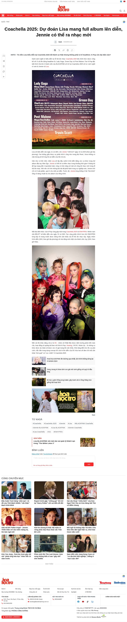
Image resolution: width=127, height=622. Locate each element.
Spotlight (107, 15)
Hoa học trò (7, 581)
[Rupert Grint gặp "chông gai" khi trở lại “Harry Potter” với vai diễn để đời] (49, 490)
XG (55, 343)
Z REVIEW (98, 15)
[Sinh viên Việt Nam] (120, 583)
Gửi (89, 464)
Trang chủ (2, 15)
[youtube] (124, 1)
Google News (124, 21)
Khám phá (19, 15)
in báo (68, 50)
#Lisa (70, 423)
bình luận (72, 50)
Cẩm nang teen (103, 589)
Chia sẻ (4, 61)
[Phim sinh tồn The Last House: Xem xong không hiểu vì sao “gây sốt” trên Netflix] (49, 543)
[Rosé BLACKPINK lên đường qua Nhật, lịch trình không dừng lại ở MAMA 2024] (39, 361)
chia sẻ (55, 50)
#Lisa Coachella (39, 432)
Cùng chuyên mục (12, 478)
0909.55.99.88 (34, 599)
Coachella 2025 (71, 232)
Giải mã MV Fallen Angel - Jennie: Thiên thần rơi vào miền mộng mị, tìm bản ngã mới (14, 530)
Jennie (64, 152)
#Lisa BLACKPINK (58, 428)
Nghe (4, 56)
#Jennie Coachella (75, 428)
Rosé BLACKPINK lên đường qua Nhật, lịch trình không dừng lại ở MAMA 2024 (70, 360)
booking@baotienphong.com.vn (39, 601)
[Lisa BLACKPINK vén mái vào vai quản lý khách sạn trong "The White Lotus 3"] (87, 442)
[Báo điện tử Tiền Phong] (105, 583)
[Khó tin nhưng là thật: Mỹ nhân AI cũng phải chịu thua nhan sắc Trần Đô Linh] (49, 517)
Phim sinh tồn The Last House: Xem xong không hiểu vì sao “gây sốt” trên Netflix (48, 556)
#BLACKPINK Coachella (84, 423)
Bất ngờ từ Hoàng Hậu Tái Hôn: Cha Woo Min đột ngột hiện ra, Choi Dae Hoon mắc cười (81, 530)
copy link (63, 50)
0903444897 (58, 599)
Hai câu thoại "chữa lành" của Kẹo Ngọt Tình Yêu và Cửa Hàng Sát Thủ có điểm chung (81, 503)
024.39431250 (8, 603)
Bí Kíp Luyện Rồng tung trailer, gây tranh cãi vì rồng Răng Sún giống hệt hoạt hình (69, 381)
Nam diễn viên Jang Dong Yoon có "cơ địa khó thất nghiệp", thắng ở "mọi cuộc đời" (80, 556)
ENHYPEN (83, 232)
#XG (49, 432)
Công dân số (33, 592)
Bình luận (4, 71)
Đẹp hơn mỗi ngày (48, 15)
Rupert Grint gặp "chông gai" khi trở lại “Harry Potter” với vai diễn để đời (48, 502)
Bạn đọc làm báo (12, 617)
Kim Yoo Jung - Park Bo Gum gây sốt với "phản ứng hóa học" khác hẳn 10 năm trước (16, 556)
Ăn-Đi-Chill (77, 15)
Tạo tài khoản (47, 454)
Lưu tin (4, 66)
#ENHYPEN (58, 432)
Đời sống (10, 15)
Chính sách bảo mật (113, 596)
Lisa (47, 66)
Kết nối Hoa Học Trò (63, 592)
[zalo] (93, 601)
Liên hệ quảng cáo (34, 596)
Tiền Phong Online (50, 1)
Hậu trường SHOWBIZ (64, 15)
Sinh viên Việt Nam (83, 1)
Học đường (36, 15)
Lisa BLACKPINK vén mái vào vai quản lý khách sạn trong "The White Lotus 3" (54, 442)
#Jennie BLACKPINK (40, 428)
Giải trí (27, 15)
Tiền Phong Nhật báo (67, 1)
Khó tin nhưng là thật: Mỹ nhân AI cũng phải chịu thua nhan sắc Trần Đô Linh (48, 530)
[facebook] (121, 1)
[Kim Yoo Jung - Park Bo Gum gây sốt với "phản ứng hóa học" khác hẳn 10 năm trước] (16, 543)
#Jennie (62, 423)
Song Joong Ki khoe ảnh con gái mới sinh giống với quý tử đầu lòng (69, 370)
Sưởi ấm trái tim (76, 589)
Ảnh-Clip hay (87, 15)
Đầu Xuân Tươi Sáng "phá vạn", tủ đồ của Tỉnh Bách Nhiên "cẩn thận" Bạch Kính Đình (15, 503)
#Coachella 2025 (50, 423)
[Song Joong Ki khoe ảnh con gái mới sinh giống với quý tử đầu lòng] (39, 371)
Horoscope (115, 15)
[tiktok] (89, 602)
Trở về (4, 77)
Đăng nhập (35, 454)
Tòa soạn (4, 596)
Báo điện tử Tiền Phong (63, 8)
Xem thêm (124, 15)
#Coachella (37, 423)
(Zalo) (40, 599)
